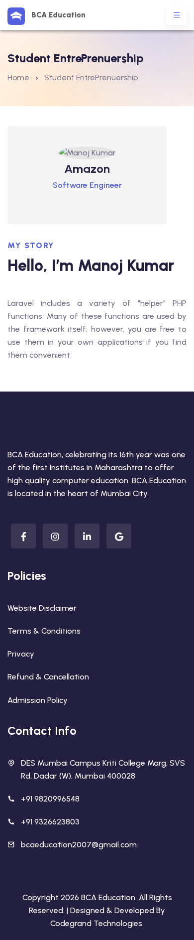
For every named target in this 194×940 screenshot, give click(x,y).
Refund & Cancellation (48, 676)
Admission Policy (37, 700)
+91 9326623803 (50, 821)
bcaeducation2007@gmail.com (79, 844)
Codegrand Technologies (96, 923)
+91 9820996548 (50, 799)
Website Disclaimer (42, 608)
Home (18, 77)
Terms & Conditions (44, 631)
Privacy (20, 654)
